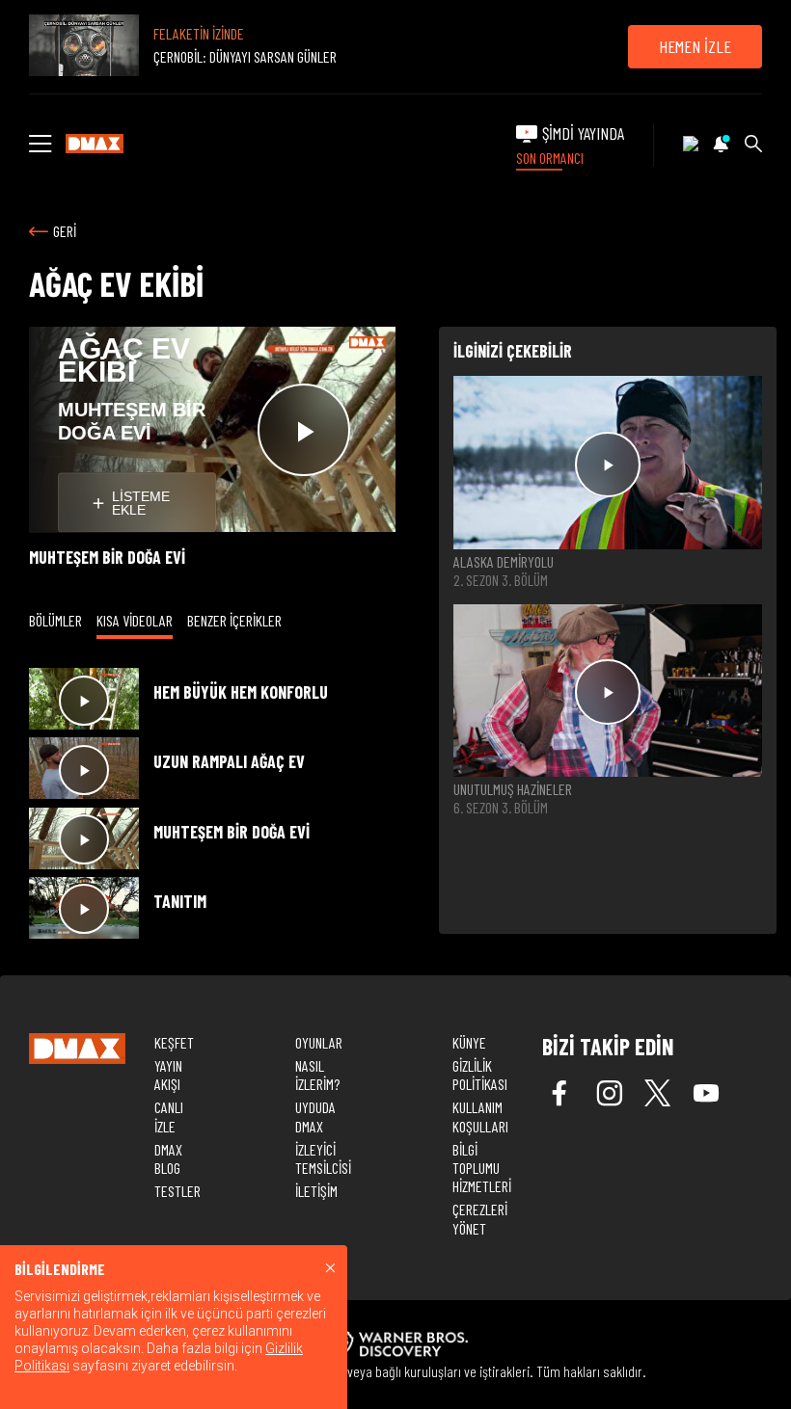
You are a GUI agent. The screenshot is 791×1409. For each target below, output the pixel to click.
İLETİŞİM (316, 1191)
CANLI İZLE (168, 1116)
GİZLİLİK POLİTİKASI (479, 1074)
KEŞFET (174, 1042)
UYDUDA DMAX (315, 1116)
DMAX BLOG (168, 1158)
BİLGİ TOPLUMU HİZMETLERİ (481, 1167)
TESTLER (177, 1191)
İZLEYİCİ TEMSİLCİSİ (323, 1158)
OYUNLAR (318, 1042)
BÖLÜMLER (55, 620)
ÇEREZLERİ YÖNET (479, 1218)
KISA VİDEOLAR (134, 620)
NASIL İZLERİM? (317, 1074)
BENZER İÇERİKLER (234, 620)
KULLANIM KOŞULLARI (480, 1116)
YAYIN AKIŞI (168, 1074)
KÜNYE (469, 1042)
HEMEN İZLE (695, 46)
